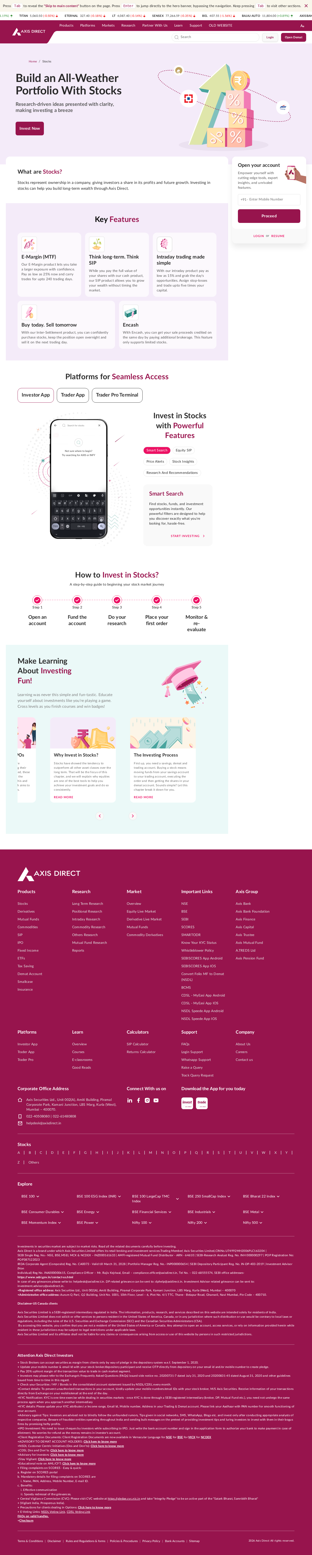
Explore (25, 1184)
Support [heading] (189, 1032)
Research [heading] (81, 892)
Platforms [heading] (27, 1032)
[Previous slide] (100, 816)
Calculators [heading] (138, 1032)
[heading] (72, 85)
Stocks (46, 61)
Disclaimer (54, 1541)
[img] (130, 1100)
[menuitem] (66, 25)
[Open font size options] (302, 26)
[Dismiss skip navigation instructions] (306, 6)
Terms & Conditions (30, 1541)
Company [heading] (245, 1032)
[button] (36, 395)
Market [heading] (134, 892)
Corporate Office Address (43, 1089)
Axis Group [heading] (247, 892)
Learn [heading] (77, 1032)
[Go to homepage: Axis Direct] (28, 32)
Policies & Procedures (124, 1541)
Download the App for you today (213, 1089)
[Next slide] (133, 816)
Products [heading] (26, 892)
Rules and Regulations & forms (85, 1541)
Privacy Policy (151, 1541)
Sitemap (194, 1541)
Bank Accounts (175, 1541)
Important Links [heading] (197, 892)
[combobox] (219, 37)
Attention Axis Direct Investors (45, 1355)
